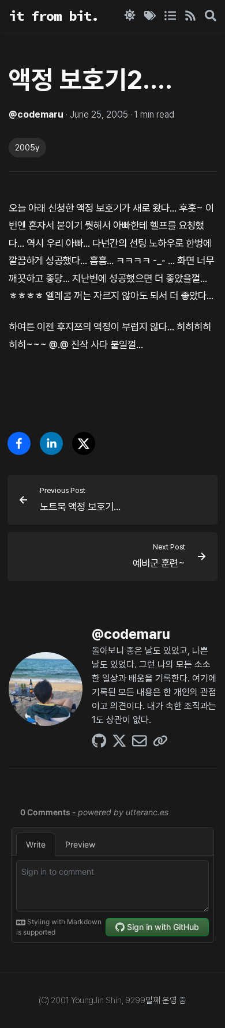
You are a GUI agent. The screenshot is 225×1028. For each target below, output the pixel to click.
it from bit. (54, 16)
